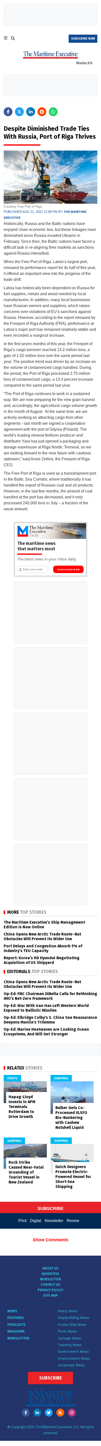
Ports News (67, 1331)
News (12, 1311)
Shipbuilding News (73, 1317)
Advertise (50, 1274)
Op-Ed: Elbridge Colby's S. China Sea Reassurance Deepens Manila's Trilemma (50, 1019)
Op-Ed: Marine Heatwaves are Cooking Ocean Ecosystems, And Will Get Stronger (46, 1031)
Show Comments (50, 1239)
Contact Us (50, 1285)
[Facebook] (26, 1413)
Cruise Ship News (72, 1324)
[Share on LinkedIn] (30, 111)
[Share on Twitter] (19, 111)
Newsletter (54, 1221)
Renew (73, 1221)
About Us (50, 1268)
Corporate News (71, 1365)
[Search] (13, 39)
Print (22, 1221)
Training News (70, 1345)
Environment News (74, 1358)
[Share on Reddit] (42, 111)
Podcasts (16, 1324)
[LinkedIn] (37, 1413)
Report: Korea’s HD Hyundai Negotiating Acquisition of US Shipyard (41, 960)
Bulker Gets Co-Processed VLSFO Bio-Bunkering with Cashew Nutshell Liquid (71, 1117)
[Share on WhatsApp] (53, 111)
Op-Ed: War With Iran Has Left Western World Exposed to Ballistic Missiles (46, 1008)
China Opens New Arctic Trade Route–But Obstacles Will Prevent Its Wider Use (42, 936)
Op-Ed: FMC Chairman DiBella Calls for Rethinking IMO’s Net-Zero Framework (50, 996)
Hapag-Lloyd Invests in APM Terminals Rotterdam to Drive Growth (22, 1106)
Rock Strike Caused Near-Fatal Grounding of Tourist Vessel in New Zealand (26, 1172)
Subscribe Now (68, 569)
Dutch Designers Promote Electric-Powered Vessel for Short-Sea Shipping (73, 1176)
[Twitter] (49, 1413)
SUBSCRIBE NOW (83, 38)
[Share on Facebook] (8, 111)
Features (15, 1317)
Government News (73, 1351)
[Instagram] (72, 1413)
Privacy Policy (50, 1290)
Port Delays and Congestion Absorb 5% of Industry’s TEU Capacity (43, 948)
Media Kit (84, 63)
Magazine (16, 1331)
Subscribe (50, 1378)
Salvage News (69, 1338)
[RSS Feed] (60, 1413)
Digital (35, 1221)
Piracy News (68, 1311)
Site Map (50, 1295)
